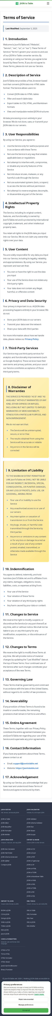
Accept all (26, 1010)
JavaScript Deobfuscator (9, 966)
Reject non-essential (26, 999)
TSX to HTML (5, 954)
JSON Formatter (6, 831)
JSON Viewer (31, 831)
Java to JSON (5, 934)
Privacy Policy (31, 339)
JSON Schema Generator (9, 857)
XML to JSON (31, 922)
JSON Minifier (5, 834)
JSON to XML (31, 884)
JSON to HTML (31, 869)
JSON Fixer (30, 827)
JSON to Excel (31, 853)
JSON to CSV (31, 849)
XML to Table (31, 910)
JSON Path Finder (6, 853)
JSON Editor (5, 823)
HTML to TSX (5, 950)
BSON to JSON (5, 910)
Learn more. (39, 994)
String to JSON (5, 918)
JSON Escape (31, 834)
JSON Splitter (5, 861)
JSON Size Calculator (8, 849)
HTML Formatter (6, 958)
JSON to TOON (31, 872)
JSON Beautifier (6, 827)
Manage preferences (26, 1005)
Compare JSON (6, 865)
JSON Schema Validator (34, 823)
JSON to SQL (31, 896)
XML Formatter (32, 914)
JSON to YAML (31, 880)
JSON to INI (30, 892)
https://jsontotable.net (27, 768)
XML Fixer (30, 918)
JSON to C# (30, 865)
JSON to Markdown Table (35, 876)
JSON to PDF (31, 857)
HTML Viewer (5, 962)
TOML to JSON (5, 926)
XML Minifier (31, 926)
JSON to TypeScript (33, 861)
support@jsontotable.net (25, 763)
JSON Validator (32, 819)
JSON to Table (26, 3)
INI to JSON (4, 930)
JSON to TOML (31, 888)
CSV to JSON (5, 914)
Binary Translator (7, 970)
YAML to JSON (5, 922)
